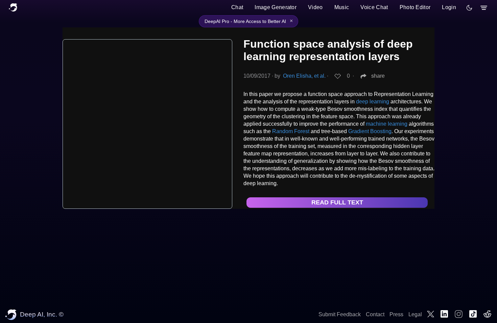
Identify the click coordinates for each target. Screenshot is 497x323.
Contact (375, 314)
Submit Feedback (339, 314)
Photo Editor (415, 7)
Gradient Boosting (370, 131)
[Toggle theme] (469, 7)
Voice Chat (374, 7)
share (378, 76)
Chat (237, 7)
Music (341, 7)
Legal (415, 314)
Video (315, 7)
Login (449, 7)
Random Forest (290, 131)
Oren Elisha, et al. (304, 76)
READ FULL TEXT (337, 202)
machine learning (386, 124)
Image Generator (276, 7)
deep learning (372, 101)
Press (396, 314)
